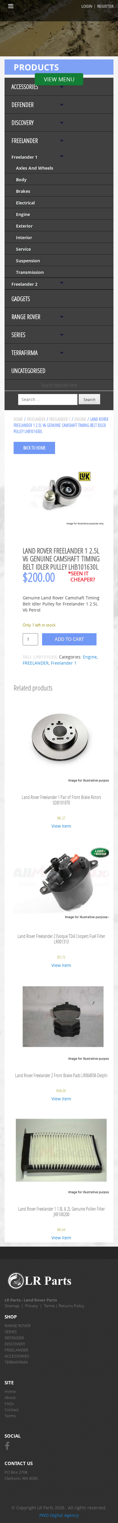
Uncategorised (28, 371)
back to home (34, 448)
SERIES (18, 335)
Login (86, 6)
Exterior (24, 226)
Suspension (28, 261)
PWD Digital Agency (59, 1515)
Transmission (30, 272)
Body (21, 180)
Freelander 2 (24, 284)
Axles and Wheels (34, 168)
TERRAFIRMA (24, 353)
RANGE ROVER (25, 317)
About (10, 1397)
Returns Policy (71, 1305)
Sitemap (12, 1305)
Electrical (25, 203)
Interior (24, 237)
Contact (12, 1409)
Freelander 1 (24, 157)
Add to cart (69, 639)
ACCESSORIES (24, 87)
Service (23, 249)
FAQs (9, 1403)
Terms (49, 1305)
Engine (23, 214)
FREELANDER (24, 141)
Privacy (31, 1305)
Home (18, 419)
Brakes (23, 191)
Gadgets (20, 299)
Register (105, 6)
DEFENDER (22, 105)
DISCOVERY (22, 123)
